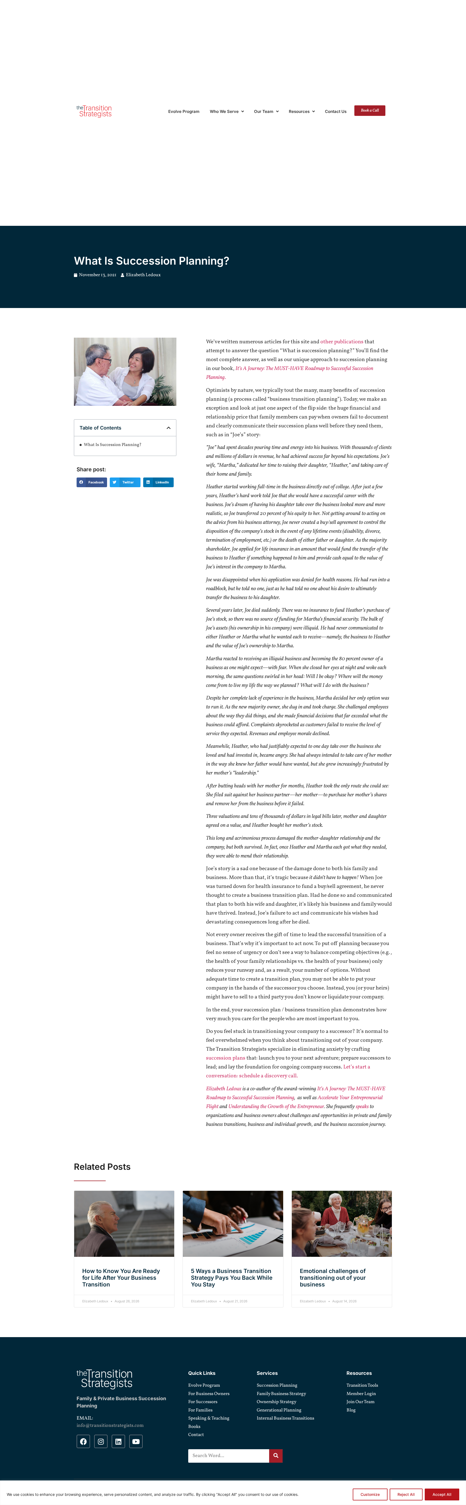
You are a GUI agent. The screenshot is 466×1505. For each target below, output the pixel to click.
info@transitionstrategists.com (110, 1425)
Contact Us (336, 111)
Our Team (263, 111)
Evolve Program (184, 111)
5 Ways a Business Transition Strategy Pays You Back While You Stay (231, 1278)
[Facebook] (83, 1441)
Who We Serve (224, 111)
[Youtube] (136, 1441)
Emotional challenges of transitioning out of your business (333, 1278)
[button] (169, 427)
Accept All (442, 1494)
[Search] (276, 1456)
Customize (370, 1494)
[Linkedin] (118, 1441)
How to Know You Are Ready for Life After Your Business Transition (121, 1278)
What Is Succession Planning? (113, 445)
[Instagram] (101, 1441)
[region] (233, 1492)
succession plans (225, 1058)
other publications (342, 342)
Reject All (406, 1494)
